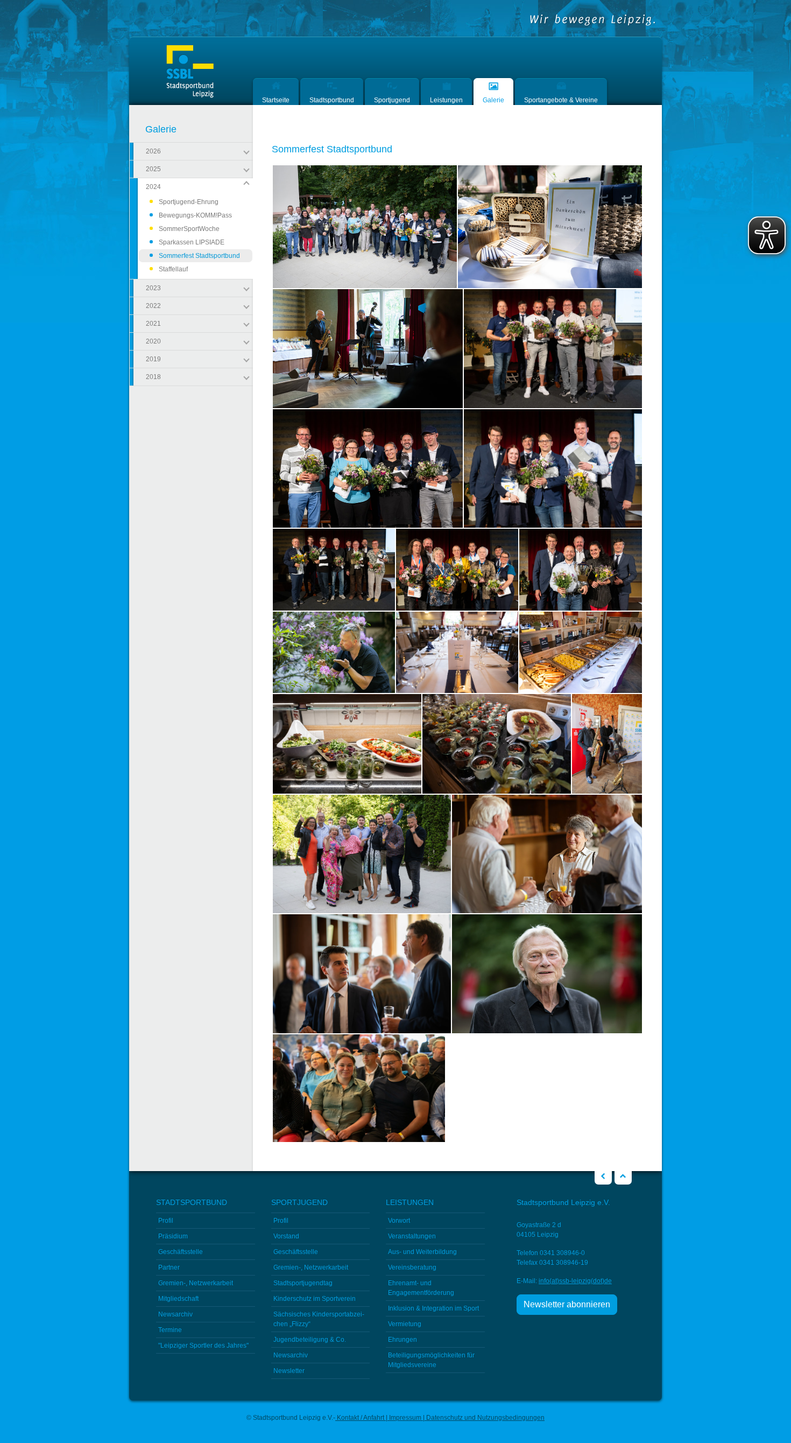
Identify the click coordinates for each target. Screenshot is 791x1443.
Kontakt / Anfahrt (360, 1417)
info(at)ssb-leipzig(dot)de (575, 1281)
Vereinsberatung (412, 1267)
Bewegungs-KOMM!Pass (195, 215)
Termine (170, 1330)
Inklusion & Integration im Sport (433, 1308)
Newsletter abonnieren (567, 1304)
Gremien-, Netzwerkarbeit (195, 1283)
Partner (169, 1267)
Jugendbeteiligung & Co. (309, 1339)
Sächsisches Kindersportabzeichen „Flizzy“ (318, 1319)
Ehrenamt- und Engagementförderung (421, 1288)
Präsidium (173, 1236)
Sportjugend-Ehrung (188, 202)
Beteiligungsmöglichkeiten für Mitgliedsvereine (431, 1360)
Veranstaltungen (412, 1236)
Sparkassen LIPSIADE (191, 242)
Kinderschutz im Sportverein (314, 1298)
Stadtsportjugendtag (303, 1283)
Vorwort (399, 1220)
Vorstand (286, 1236)
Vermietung (404, 1324)
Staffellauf (173, 269)
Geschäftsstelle (180, 1252)
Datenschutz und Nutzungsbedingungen (485, 1417)
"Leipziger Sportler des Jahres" (203, 1345)
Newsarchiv (175, 1314)
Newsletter (289, 1371)
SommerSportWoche (189, 229)
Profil (165, 1220)
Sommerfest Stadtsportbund (199, 257)
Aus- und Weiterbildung (422, 1252)
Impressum (405, 1417)
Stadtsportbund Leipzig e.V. (190, 72)
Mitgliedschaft (178, 1298)
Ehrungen (402, 1339)
